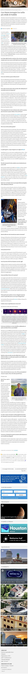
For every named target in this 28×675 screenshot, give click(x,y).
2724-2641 (6, 661)
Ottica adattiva (9, 455)
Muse (23, 149)
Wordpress (5, 667)
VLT (21, 455)
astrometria (10, 352)
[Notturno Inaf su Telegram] (14, 543)
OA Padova (4, 455)
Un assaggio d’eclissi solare (7, 468)
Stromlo (15, 299)
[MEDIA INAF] (14, 4)
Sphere (18, 167)
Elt (1, 72)
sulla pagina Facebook (5, 459)
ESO (18, 454)
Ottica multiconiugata (16, 455)
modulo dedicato (21, 460)
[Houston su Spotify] (14, 533)
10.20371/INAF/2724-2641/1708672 (8, 462)
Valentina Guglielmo (6, 28)
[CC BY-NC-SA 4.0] (16, 450)
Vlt (2, 43)
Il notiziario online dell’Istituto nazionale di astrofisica (14, 5)
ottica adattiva (17, 114)
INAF (3, 454)
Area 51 (3, 671)
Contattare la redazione (6, 669)
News (5, 454)
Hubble (23, 333)
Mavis (4, 38)
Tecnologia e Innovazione (11, 454)
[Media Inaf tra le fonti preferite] (14, 483)
